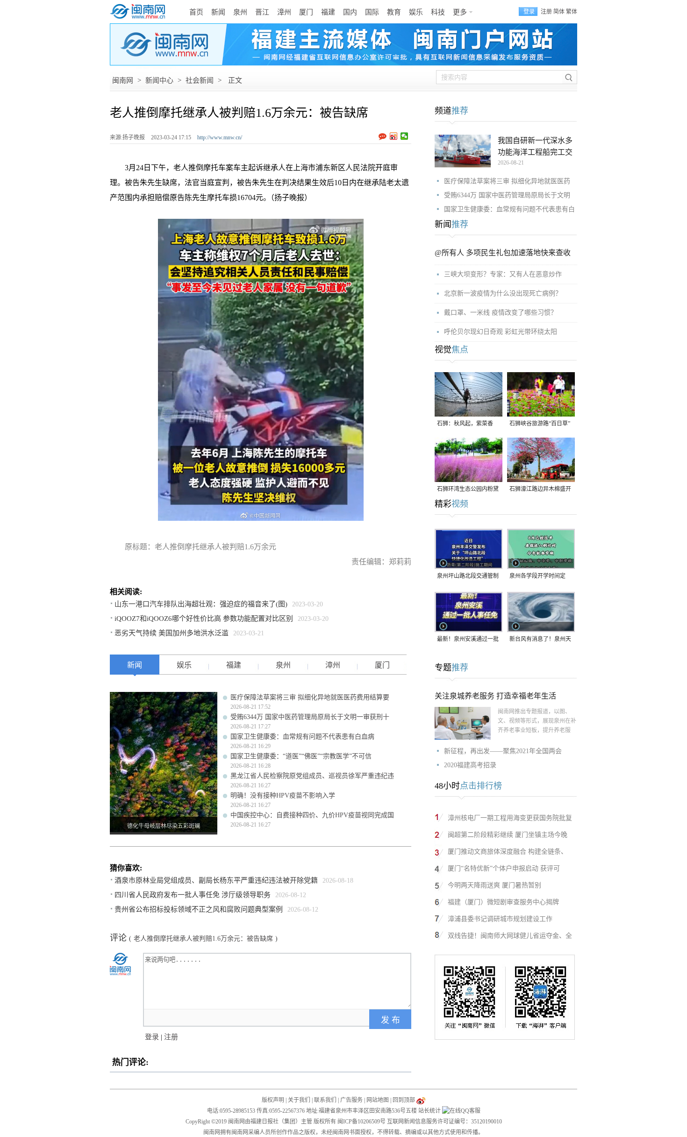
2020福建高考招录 (470, 765)
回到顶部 (404, 1100)
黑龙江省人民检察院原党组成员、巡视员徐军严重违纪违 (312, 775)
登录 (152, 1037)
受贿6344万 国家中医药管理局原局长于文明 (507, 195)
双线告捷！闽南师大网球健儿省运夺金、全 (510, 935)
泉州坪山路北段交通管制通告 (468, 577)
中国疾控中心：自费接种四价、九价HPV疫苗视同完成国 (312, 815)
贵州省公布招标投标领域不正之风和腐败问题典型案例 (198, 909)
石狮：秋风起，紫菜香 (465, 423)
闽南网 (122, 80)
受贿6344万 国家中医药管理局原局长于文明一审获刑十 (309, 716)
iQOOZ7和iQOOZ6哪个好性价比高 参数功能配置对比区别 (203, 618)
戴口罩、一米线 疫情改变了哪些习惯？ (500, 312)
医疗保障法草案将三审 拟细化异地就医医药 (507, 181)
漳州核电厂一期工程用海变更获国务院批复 (510, 817)
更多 (460, 12)
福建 (328, 12)
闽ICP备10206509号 (361, 1121)
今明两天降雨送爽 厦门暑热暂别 (494, 885)
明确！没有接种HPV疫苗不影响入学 (282, 795)
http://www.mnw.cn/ (219, 137)
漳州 (284, 12)
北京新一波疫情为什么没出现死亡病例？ (503, 293)
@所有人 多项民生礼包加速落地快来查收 (503, 253)
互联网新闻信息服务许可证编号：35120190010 (444, 1121)
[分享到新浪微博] (394, 136)
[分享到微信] (404, 136)
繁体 (571, 11)
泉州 (240, 12)
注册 (546, 11)
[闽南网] (140, 11)
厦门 (306, 12)
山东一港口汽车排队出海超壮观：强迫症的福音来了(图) (200, 604)
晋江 (262, 12)
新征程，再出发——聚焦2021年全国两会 (503, 751)
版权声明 (273, 1100)
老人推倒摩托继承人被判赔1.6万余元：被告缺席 (203, 938)
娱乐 (416, 12)
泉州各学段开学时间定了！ (537, 577)
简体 (559, 11)
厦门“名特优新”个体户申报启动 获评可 (504, 868)
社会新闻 (200, 80)
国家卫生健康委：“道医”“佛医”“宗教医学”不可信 (301, 756)
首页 (196, 12)
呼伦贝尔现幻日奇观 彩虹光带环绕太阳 (500, 331)
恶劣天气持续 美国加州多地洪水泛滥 (171, 633)
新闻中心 (159, 80)
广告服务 (351, 1100)
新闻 (218, 12)
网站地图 (377, 1100)
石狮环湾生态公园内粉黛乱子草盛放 (468, 490)
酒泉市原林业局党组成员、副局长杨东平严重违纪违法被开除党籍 (216, 880)
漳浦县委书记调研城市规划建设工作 (500, 918)
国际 (372, 12)
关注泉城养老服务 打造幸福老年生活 (495, 696)
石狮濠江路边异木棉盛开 (540, 489)
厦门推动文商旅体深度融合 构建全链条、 (507, 851)
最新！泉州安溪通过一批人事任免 (468, 640)
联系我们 (325, 1100)
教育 (394, 12)
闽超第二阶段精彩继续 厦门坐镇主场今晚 (507, 834)
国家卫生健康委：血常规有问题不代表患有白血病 (302, 736)
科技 (438, 12)
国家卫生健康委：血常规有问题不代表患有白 (509, 209)
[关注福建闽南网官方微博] (420, 1100)
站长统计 (429, 1111)
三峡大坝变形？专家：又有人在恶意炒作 (503, 274)
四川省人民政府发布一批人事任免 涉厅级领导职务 (192, 895)
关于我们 (299, 1100)
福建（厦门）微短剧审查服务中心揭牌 (503, 902)
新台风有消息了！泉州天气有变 (540, 640)
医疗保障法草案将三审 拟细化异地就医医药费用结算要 (309, 697)
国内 (350, 12)
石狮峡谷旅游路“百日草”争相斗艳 (539, 424)
